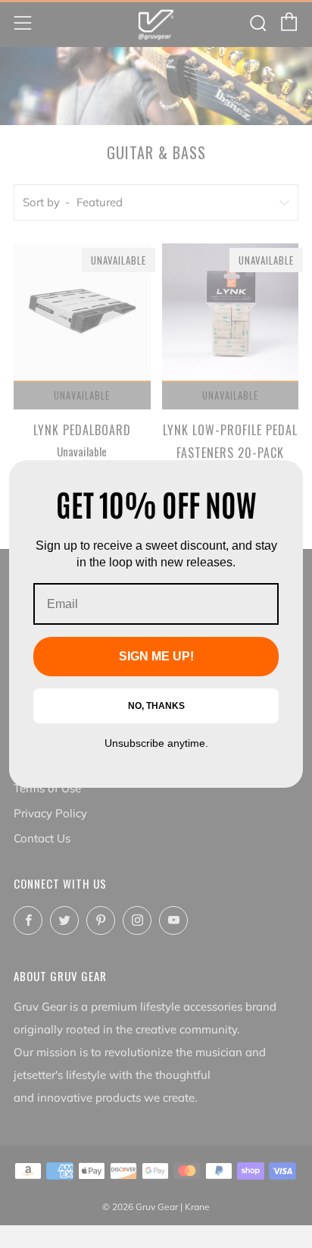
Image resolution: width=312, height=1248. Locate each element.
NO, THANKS (156, 706)
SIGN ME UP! (156, 656)
